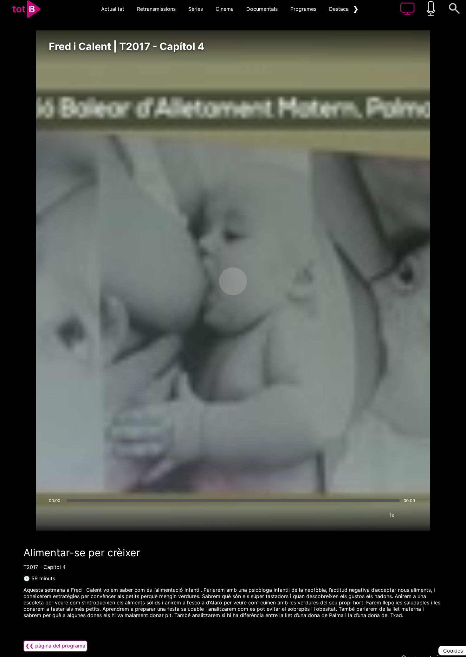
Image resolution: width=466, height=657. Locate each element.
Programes (303, 9)
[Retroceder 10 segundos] (199, 281)
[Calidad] (372, 515)
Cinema (225, 9)
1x (391, 515)
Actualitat (112, 9)
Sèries (195, 9)
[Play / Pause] (233, 281)
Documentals (262, 9)
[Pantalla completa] (410, 515)
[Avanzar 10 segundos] (266, 281)
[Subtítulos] (353, 515)
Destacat (340, 9)
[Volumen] (55, 515)
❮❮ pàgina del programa (55, 645)
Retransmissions (156, 9)
